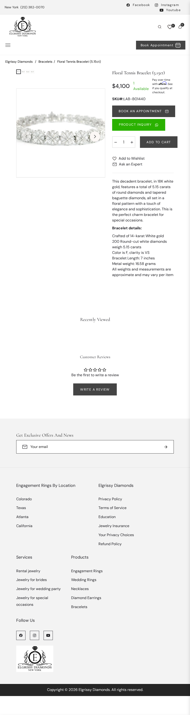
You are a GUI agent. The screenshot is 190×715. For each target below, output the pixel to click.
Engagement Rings (87, 571)
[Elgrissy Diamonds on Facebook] (20, 635)
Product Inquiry (136, 124)
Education (107, 516)
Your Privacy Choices (116, 534)
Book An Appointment (141, 111)
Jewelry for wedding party (38, 588)
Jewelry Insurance (113, 525)
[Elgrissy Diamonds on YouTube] (48, 635)
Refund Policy (110, 543)
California (24, 525)
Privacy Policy (110, 499)
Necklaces (80, 588)
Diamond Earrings (86, 597)
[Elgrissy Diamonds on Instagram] (34, 635)
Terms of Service (112, 507)
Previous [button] (26, 136)
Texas (21, 507)
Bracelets (45, 61)
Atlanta (22, 516)
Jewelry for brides (31, 579)
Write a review (95, 389)
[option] (60, 133)
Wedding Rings (83, 579)
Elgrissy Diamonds (19, 61)
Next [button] (95, 136)
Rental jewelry (28, 571)
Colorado (24, 499)
